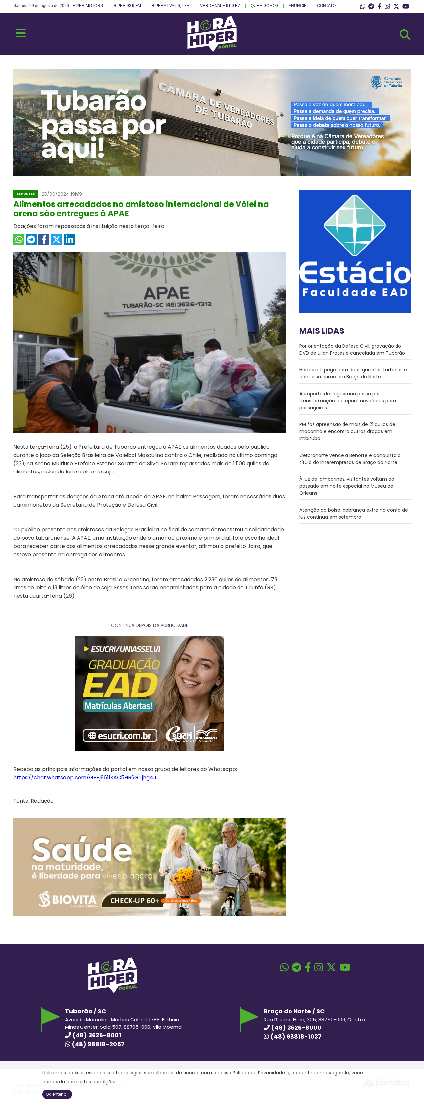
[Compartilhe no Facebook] (43, 239)
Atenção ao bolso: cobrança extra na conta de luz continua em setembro (353, 513)
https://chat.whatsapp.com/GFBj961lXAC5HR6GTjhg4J (85, 777)
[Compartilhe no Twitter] (56, 239)
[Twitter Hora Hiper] (396, 6)
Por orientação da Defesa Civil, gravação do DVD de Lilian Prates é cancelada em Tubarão (352, 349)
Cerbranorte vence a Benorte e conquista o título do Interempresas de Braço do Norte (350, 459)
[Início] (212, 50)
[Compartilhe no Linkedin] (69, 239)
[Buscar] (405, 34)
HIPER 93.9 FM (127, 5)
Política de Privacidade (259, 1072)
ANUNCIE (298, 5)
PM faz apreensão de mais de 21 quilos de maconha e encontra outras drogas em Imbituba (347, 431)
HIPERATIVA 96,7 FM (170, 5)
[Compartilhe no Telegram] (31, 239)
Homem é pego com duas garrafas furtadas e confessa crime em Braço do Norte (353, 373)
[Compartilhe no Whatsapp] (18, 239)
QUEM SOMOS (264, 5)
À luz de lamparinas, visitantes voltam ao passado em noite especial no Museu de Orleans (346, 486)
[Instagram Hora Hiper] (387, 6)
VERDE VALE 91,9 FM (220, 5)
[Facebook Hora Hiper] (379, 6)
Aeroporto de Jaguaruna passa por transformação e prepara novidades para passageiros (347, 400)
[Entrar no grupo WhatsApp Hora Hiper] (362, 6)
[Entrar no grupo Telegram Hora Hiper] (371, 6)
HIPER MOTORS (88, 5)
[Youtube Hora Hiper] (405, 6)
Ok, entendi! (57, 1094)
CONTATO (326, 5)
